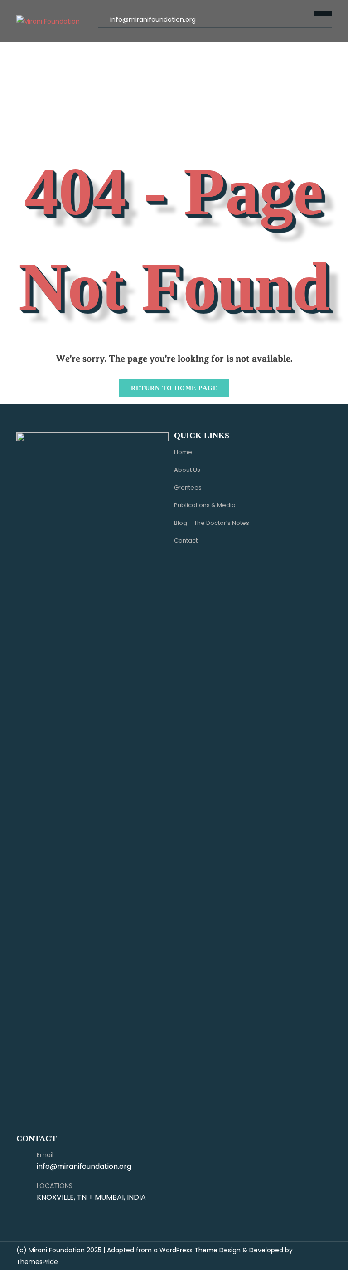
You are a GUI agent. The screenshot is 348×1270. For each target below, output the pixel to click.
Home (183, 452)
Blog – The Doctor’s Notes (211, 523)
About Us (187, 469)
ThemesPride (37, 1261)
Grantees (188, 487)
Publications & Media (205, 505)
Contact (186, 540)
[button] (105, 35)
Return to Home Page (168, 385)
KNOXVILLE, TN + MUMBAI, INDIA (91, 1197)
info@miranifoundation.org (153, 19)
